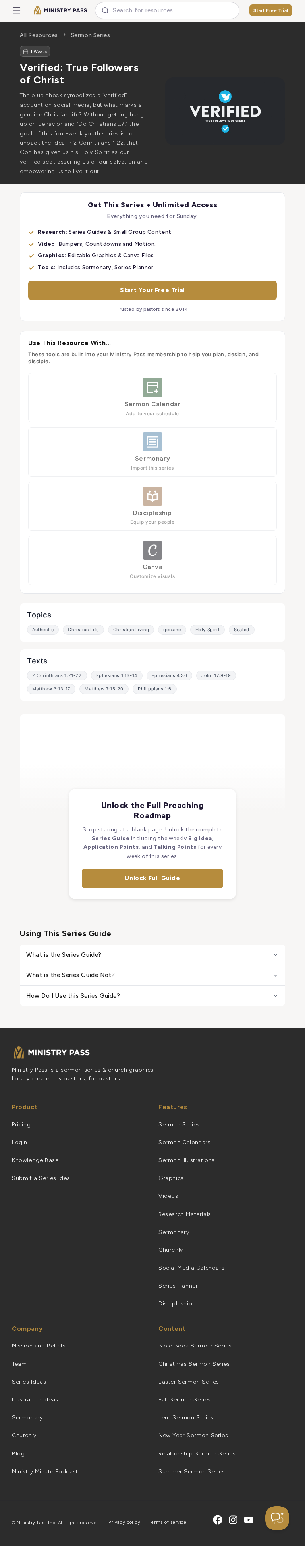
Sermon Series (90, 35)
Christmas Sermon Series (194, 1364)
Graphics (171, 1178)
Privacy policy (124, 1522)
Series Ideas (29, 1381)
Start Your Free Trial (152, 290)
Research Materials (184, 1214)
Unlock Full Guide (152, 878)
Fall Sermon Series (184, 1399)
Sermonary (173, 1232)
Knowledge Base (35, 1160)
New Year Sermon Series (193, 1435)
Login (19, 1142)
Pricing (21, 1124)
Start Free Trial (270, 10)
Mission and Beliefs (39, 1345)
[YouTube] (248, 1520)
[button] (16, 10)
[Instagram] (233, 1520)
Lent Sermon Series (186, 1417)
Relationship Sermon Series (197, 1453)
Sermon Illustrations (186, 1160)
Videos (168, 1196)
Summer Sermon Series (191, 1471)
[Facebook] (217, 1520)
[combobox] (167, 10)
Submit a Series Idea (41, 1178)
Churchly (170, 1250)
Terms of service (168, 1522)
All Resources (39, 35)
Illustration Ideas (35, 1399)
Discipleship (175, 1303)
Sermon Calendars (184, 1142)
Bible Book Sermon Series (195, 1345)
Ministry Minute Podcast (45, 1471)
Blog (18, 1453)
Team (19, 1364)
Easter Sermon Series (188, 1381)
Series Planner (178, 1285)
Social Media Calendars (191, 1268)
